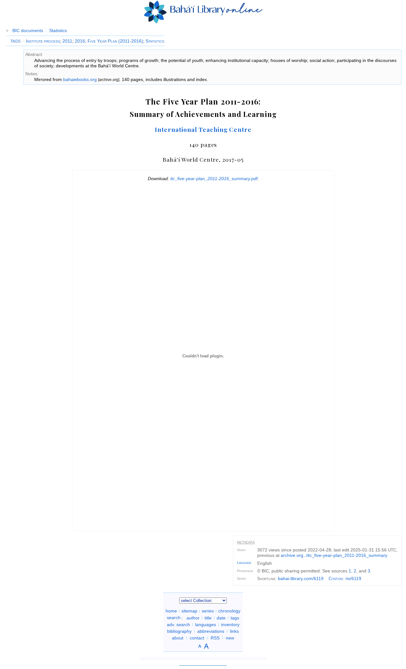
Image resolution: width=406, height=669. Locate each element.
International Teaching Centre (203, 129)
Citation (336, 578)
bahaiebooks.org (80, 79)
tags (235, 617)
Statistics (58, 30)
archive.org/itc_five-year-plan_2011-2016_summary (334, 555)
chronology (229, 610)
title (208, 617)
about (177, 637)
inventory (230, 624)
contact (197, 637)
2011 (67, 41)
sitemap (189, 610)
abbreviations (210, 630)
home (171, 610)
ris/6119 (353, 578)
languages (205, 624)
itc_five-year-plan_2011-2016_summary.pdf (214, 178)
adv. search (178, 624)
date (221, 617)
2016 (80, 41)
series (208, 610)
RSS (215, 637)
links (234, 630)
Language (244, 562)
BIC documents (27, 30)
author (193, 617)
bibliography (179, 630)
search (173, 617)
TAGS (15, 41)
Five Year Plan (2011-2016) (115, 41)
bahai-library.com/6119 (301, 578)
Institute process (41, 41)
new (230, 637)
